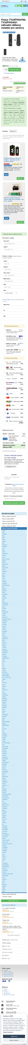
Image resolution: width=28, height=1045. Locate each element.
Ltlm (3, 691)
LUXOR (4, 693)
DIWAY (4, 596)
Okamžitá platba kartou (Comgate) (14, 368)
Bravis (3, 575)
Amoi (3, 548)
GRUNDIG (4, 631)
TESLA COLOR (5, 840)
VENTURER (5, 870)
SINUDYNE (4, 799)
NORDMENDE (5, 725)
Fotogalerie (6, 955)
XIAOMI (4, 886)
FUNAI (3, 615)
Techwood (4, 833)
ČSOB (16, 393)
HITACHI (4, 647)
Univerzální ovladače (7, 896)
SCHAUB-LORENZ (6, 794)
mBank (17, 405)
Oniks (3, 732)
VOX (3, 882)
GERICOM (4, 620)
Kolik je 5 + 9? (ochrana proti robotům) (13, 496)
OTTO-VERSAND (6, 743)
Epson (3, 606)
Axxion (3, 557)
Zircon (3, 891)
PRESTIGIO (5, 759)
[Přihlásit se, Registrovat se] (19, 6)
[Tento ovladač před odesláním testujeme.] (22, 60)
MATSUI (4, 704)
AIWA (3, 537)
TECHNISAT (5, 829)
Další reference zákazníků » (14, 935)
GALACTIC (4, 617)
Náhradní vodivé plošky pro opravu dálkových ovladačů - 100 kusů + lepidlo (13, 199)
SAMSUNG (4, 781)
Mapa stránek (7, 993)
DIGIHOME (4, 594)
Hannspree (4, 636)
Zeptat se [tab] (13, 131)
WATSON (4, 884)
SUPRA (4, 817)
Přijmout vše (14, 1036)
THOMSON (4, 847)
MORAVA (4, 716)
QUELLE (4, 769)
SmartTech (4, 808)
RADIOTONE (5, 771)
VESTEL (4, 872)
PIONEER (4, 753)
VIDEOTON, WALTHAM (7, 873)
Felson (3, 610)
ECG (3, 601)
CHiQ (3, 659)
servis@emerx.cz (6, 1)
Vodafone (4, 879)
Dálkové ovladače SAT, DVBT (9, 526)
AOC (3, 550)
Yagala (3, 889)
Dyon (3, 599)
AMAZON (4, 546)
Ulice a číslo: (7, 273)
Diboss (3, 592)
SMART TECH (5, 804)
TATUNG (4, 822)
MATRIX (4, 702)
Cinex (3, 578)
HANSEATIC (5, 638)
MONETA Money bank (14, 383)
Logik (3, 688)
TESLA (4, 838)
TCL (3, 824)
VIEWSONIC (5, 875)
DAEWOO (4, 583)
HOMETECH (5, 651)
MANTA (4, 697)
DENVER (4, 590)
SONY (3, 810)
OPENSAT (4, 734)
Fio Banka (16, 413)
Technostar (4, 831)
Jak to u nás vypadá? (9, 973)
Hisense (4, 645)
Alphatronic (4, 544)
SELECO (4, 789)
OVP (3, 744)
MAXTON (4, 705)
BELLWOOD (5, 564)
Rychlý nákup (9, 73)
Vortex (3, 881)
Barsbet (4, 560)
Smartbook (4, 806)
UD (3, 861)
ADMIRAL (4, 534)
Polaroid (4, 755)
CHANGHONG (5, 658)
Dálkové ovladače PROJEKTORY (9, 523)
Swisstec (4, 819)
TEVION (4, 845)
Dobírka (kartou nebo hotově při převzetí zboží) (14, 362)
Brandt (3, 573)
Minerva (4, 711)
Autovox (4, 555)
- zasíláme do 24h (11, 940)
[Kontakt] (16, 6)
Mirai (3, 712)
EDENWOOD (5, 603)
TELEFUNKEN (5, 835)
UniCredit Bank (14, 388)
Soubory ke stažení (8, 952)
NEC (3, 720)
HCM (3, 640)
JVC (3, 667)
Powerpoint (4, 757)
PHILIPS (4, 750)
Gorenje (4, 626)
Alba (3, 543)
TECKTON (4, 826)
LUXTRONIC (5, 695)
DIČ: (5, 316)
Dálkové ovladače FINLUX (19, 83)
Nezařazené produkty (8, 976)
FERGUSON (5, 612)
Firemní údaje (13, 300)
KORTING (4, 672)
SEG (3, 787)
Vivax (3, 877)
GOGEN (4, 622)
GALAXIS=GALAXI (6, 619)
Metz (3, 709)
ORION (4, 739)
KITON (3, 670)
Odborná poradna (7, 949)
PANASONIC (5, 748)
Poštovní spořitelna (16, 397)
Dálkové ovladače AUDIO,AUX (9, 516)
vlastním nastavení (8, 1032)
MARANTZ (4, 698)
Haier (3, 635)
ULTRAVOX (4, 863)
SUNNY (4, 813)
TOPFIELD (4, 849)
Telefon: (6, 247)
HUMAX (4, 654)
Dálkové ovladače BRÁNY (8, 518)
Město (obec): (7, 278)
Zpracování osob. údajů (9, 994)
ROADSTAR (5, 776)
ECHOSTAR (5, 605)
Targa (3, 820)
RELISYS (4, 773)
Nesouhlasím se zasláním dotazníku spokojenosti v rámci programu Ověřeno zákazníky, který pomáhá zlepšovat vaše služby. (14, 490)
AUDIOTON (4, 553)
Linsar (3, 684)
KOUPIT (21, 178)
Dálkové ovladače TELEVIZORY (9, 528)
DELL (3, 587)
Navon (3, 718)
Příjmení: (6, 267)
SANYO (4, 783)
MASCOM (4, 700)
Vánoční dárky (6, 946)
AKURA (4, 541)
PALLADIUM (5, 746)
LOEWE (4, 686)
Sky (3, 801)
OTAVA (4, 741)
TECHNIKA (4, 827)
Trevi (3, 854)
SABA (3, 778)
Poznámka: (14, 474)
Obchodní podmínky (8, 974)
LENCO (4, 679)
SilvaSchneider (5, 797)
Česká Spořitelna (17, 417)
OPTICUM (4, 735)
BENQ (3, 566)
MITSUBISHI (5, 714)
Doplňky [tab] (5, 131)
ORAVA (4, 737)
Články (5, 990)
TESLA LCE (5, 842)
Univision (4, 868)
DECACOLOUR (5, 585)
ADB (3, 532)
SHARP (4, 792)
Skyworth (4, 803)
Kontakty (6, 970)
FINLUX (4, 613)
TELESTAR (5, 836)
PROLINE (4, 764)
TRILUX (4, 856)
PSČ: (5, 284)
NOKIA (4, 723)
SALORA (4, 780)
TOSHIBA (4, 850)
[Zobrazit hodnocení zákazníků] (15, 164)
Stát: (5, 290)
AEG (3, 536)
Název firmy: (7, 304)
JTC (3, 665)
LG (3, 681)
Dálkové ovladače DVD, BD (8, 521)
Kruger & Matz (5, 674)
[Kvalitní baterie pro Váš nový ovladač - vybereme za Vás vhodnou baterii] (14, 150)
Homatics (4, 649)
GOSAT (4, 628)
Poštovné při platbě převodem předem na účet (14, 373)
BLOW (3, 569)
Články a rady (6, 958)
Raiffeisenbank (18, 401)
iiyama (3, 661)
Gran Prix (4, 629)
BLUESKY (4, 571)
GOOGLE (4, 624)
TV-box (4, 859)
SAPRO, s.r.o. (5, 785)
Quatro (3, 767)
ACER (3, 530)
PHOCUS (4, 751)
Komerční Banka (17, 409)
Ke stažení (6, 992)
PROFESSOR (5, 762)
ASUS (3, 551)
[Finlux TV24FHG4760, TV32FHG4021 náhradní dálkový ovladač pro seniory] (14, 40)
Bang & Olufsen (5, 559)
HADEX (4, 633)
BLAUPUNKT (5, 567)
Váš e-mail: (7, 241)
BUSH (3, 576)
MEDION (4, 707)
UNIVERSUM (5, 865)
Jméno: (6, 261)
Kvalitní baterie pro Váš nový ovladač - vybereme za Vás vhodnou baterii (12, 159)
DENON (4, 589)
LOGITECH (4, 689)
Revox (3, 774)
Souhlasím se (14, 485)
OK (3, 727)
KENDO (4, 668)
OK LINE (4, 728)
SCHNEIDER (5, 796)
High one (4, 642)
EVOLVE (4, 608)
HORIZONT (5, 652)
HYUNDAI (4, 656)
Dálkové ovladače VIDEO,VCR (9, 894)
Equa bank (17, 378)
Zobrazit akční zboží (14, 901)
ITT (3, 663)
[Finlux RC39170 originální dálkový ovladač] (5, 52)
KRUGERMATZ (5, 675)
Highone (4, 643)
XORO (3, 888)
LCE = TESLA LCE (6, 677)
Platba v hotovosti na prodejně (16, 422)
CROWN (4, 582)
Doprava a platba (7, 971)
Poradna (6, 989)
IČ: (4, 310)
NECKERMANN (5, 721)
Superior (4, 815)
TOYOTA (4, 852)
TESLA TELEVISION (7, 843)
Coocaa (4, 580)
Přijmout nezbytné (14, 1040)
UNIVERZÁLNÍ (5, 866)
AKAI (3, 539)
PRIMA (4, 760)
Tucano (4, 858)
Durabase (4, 598)
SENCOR (4, 790)
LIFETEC (4, 682)
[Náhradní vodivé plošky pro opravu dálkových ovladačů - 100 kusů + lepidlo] (14, 190)
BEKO (3, 562)
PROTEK (4, 766)
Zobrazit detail (17, 170)
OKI (3, 730)
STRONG (4, 812)
